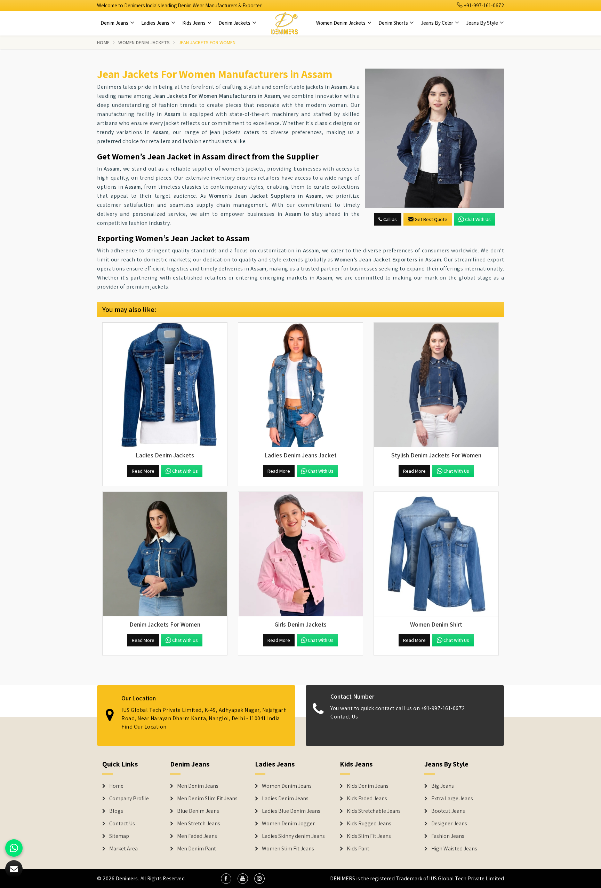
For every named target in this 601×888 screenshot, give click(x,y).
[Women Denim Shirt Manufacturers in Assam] (436, 554)
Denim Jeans (115, 22)
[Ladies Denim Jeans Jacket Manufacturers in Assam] (300, 385)
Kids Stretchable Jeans (374, 811)
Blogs (116, 811)
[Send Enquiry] (434, 138)
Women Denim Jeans (287, 786)
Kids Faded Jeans (367, 798)
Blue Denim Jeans (198, 811)
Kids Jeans (194, 22)
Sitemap (119, 836)
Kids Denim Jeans (367, 786)
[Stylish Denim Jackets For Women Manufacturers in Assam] (436, 385)
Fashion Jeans (447, 836)
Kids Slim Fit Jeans (369, 836)
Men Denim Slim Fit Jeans (207, 798)
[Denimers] (284, 23)
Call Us (389, 219)
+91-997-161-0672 (483, 5)
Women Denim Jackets (341, 22)
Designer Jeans (449, 823)
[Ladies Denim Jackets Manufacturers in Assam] (165, 385)
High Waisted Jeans (454, 848)
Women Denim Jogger (288, 823)
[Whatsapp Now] (14, 848)
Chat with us (478, 219)
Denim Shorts (393, 22)
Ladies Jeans (155, 22)
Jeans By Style (482, 22)
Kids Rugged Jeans (369, 823)
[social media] (226, 878)
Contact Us (344, 716)
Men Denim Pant (196, 848)
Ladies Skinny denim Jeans (293, 836)
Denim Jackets (234, 22)
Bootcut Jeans (448, 811)
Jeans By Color (437, 22)
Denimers (127, 878)
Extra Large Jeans (452, 798)
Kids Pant (358, 848)
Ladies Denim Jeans (285, 798)
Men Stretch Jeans (198, 823)
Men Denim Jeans (197, 786)
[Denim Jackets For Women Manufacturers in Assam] (165, 554)
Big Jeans (442, 786)
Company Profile (129, 798)
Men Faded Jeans (197, 836)
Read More (143, 471)
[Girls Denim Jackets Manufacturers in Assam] (300, 554)
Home (103, 42)
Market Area (123, 848)
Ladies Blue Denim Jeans (291, 811)
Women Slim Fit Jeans (288, 848)
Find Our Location (144, 726)
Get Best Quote (431, 219)
